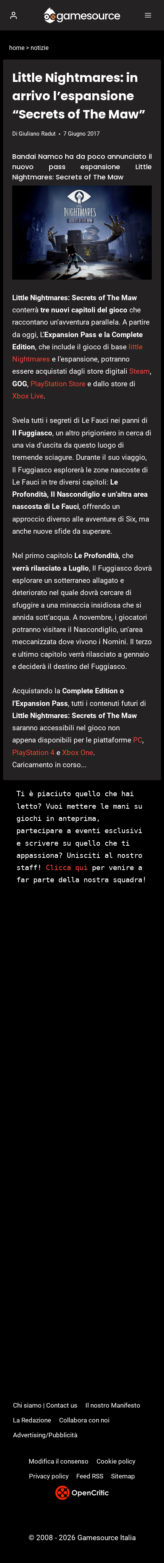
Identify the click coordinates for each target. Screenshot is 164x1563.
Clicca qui (67, 867)
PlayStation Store (58, 383)
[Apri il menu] (148, 15)
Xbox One (77, 752)
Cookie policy (115, 1461)
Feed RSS (89, 1476)
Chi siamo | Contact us (45, 1405)
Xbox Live (27, 396)
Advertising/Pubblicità (45, 1435)
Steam (139, 371)
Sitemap (123, 1476)
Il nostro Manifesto (112, 1405)
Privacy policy (49, 1476)
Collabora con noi (84, 1420)
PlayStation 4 (33, 752)
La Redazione (32, 1420)
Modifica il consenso (58, 1461)
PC (137, 740)
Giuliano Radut (37, 133)
